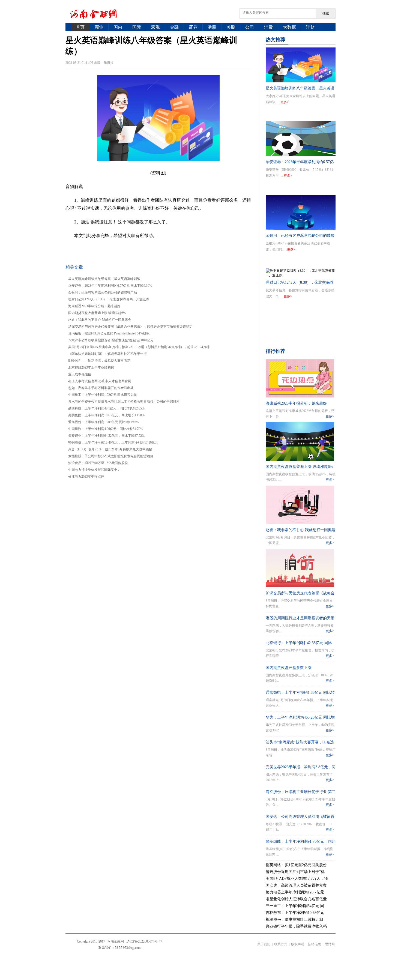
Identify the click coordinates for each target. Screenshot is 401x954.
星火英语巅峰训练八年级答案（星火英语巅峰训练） (105, 279)
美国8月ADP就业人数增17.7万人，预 (297, 879)
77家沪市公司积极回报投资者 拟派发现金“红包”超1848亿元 (111, 340)
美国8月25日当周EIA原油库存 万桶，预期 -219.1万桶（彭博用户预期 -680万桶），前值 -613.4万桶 (139, 347)
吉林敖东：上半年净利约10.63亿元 (295, 913)
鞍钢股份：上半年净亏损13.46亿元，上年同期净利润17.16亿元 (113, 442)
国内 (117, 27)
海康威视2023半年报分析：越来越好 (94, 306)
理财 (310, 27)
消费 (268, 27)
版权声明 (297, 944)
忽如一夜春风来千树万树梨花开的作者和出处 (101, 388)
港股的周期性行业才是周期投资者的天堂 (300, 618)
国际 (136, 27)
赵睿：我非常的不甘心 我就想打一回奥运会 (99, 320)
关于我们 (263, 944)
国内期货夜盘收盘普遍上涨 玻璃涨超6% (97, 313)
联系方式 (280, 944)
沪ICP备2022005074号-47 (144, 941)
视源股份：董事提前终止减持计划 (294, 919)
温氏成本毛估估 (79, 374)
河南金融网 (115, 941)
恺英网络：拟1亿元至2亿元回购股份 (296, 865)
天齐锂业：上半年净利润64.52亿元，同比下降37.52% (106, 436)
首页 (80, 27)
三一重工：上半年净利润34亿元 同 (295, 906)
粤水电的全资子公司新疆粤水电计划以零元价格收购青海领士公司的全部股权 (123, 401)
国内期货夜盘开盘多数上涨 (289, 668)
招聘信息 (314, 944)
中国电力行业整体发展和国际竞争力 (94, 470)
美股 (230, 27)
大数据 (289, 27)
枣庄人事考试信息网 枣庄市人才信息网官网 (99, 381)
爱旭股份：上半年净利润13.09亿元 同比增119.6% (103, 422)
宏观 (155, 27)
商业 (99, 27)
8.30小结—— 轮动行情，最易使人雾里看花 (99, 361)
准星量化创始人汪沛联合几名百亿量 (296, 899)
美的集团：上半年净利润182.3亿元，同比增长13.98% (106, 415)
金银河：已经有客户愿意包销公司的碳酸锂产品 (102, 292)
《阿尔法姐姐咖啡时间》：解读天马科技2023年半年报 (107, 354)
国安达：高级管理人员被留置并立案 (296, 885)
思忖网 (330, 944)
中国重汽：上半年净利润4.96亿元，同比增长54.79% (105, 429)
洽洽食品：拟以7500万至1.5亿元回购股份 (98, 463)
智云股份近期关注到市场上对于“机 (295, 872)
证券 (193, 27)
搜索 (325, 13)
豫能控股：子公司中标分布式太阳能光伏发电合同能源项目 (110, 456)
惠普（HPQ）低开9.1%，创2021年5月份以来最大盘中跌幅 (110, 449)
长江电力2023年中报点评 (86, 477)
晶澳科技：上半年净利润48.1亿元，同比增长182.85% (106, 408)
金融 (174, 27)
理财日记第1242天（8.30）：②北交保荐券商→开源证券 (108, 299)
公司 (249, 27)
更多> (284, 102)
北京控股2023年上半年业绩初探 (91, 367)
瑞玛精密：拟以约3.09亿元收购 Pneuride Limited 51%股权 (108, 333)
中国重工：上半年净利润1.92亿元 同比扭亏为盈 (102, 395)
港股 (212, 27)
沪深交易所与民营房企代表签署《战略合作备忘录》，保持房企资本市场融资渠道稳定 (130, 326)
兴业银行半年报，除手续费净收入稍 (296, 926)
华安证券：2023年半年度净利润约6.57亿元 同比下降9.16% (110, 286)
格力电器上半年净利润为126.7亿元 (295, 892)
